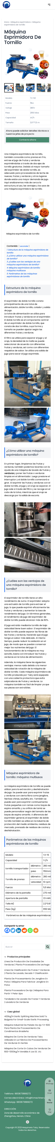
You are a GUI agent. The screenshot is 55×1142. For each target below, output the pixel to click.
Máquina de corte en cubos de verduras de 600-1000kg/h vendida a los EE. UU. (27, 1050)
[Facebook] (7, 930)
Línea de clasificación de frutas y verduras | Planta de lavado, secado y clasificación (27, 972)
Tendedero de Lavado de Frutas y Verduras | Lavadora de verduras (27, 1000)
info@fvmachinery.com (37, 1097)
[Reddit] (24, 930)
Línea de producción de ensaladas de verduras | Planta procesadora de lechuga (26, 963)
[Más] (35, 930)
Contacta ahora (27, 139)
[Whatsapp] (30, 930)
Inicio (6, 22)
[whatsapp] (27, 1122)
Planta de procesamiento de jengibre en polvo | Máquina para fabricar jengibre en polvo (26, 981)
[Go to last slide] (8, 65)
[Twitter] (12, 930)
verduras (9, 473)
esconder (24, 246)
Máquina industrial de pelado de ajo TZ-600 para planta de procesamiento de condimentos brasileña (27, 1028)
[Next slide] (46, 65)
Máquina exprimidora (21, 22)
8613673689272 (23, 1093)
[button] (19, 87)
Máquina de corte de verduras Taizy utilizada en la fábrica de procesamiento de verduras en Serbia (26, 1040)
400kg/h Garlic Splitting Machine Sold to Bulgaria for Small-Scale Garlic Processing (26, 1018)
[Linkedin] (18, 930)
